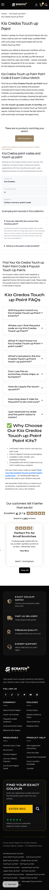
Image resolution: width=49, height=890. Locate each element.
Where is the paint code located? (22, 246)
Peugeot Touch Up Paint (28, 878)
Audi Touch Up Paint (33, 857)
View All (24, 570)
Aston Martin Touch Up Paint (13, 857)
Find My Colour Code (11, 745)
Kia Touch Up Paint (17, 13)
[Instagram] (18, 694)
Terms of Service (33, 722)
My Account (8, 750)
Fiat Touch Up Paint (27, 864)
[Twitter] (24, 694)
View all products (24, 138)
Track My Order (33, 753)
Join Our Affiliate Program (10, 760)
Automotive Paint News (12, 726)
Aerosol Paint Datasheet (36, 757)
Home (4, 13)
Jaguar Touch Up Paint (11, 871)
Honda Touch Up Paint (11, 867)
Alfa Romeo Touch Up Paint (13, 854)
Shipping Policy (33, 726)
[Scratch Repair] (19, 4)
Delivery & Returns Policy (34, 715)
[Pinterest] (36, 694)
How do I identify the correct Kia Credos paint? (21, 222)
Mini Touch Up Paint (10, 878)
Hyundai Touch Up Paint (30, 867)
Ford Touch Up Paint (10, 864)
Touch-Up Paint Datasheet (33, 762)
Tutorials (30, 768)
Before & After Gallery (11, 730)
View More (24, 551)
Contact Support (10, 754)
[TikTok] (11, 694)
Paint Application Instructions (33, 746)
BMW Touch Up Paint (11, 861)
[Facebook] (5, 694)
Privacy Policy (32, 710)
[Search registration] (38, 809)
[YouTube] (30, 694)
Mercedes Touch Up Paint (35, 874)
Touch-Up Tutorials (11, 714)
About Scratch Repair (12, 710)
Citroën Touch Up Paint (29, 861)
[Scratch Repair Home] (17, 671)
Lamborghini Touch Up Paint (13, 874)
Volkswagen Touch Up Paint (32, 881)
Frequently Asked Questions (10, 720)
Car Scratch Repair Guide (11, 767)
